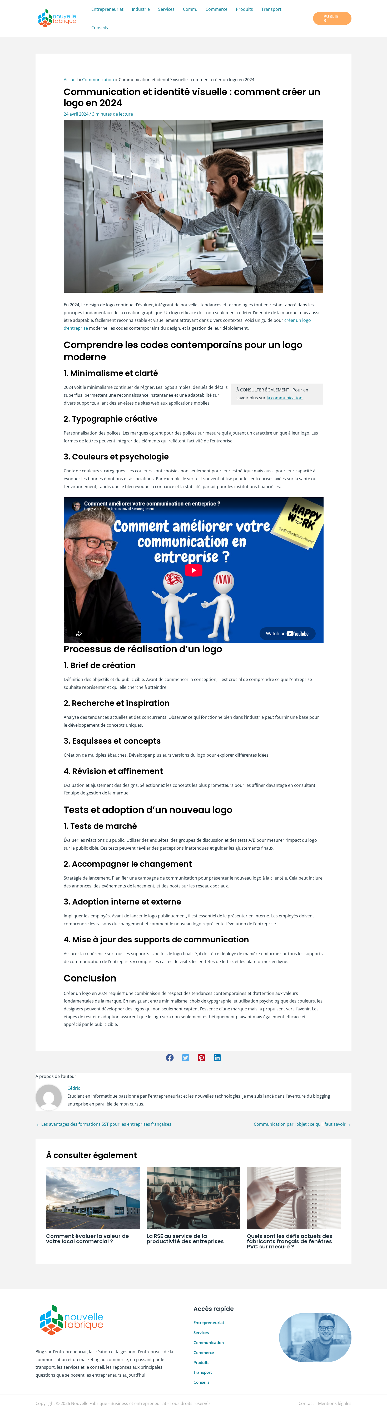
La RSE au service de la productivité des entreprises (185, 1238)
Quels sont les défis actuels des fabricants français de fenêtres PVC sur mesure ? (289, 1241)
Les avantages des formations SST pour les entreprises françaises (103, 1124)
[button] (332, 18)
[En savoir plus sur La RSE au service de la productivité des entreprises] (194, 1198)
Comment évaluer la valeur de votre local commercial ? (87, 1238)
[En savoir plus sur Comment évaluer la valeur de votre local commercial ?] (93, 1198)
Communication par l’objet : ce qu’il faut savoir (302, 1124)
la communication (284, 398)
